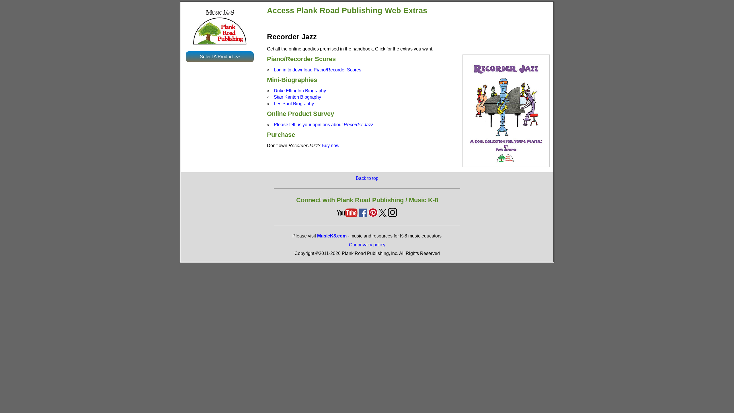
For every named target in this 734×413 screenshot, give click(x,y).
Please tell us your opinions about (323, 124)
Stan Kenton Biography (297, 97)
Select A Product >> (220, 56)
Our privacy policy (367, 244)
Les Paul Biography (294, 103)
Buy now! (331, 145)
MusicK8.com (332, 235)
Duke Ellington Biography (300, 90)
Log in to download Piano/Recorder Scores (317, 69)
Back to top (367, 178)
